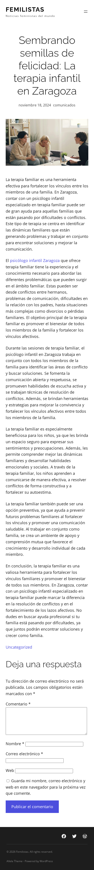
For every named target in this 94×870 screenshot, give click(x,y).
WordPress (46, 861)
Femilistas (25, 9)
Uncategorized (19, 647)
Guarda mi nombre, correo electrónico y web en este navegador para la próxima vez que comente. (45, 787)
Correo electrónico (24, 753)
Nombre (15, 743)
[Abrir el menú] (85, 11)
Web (10, 770)
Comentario (18, 704)
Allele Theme (15, 861)
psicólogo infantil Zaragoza (35, 260)
